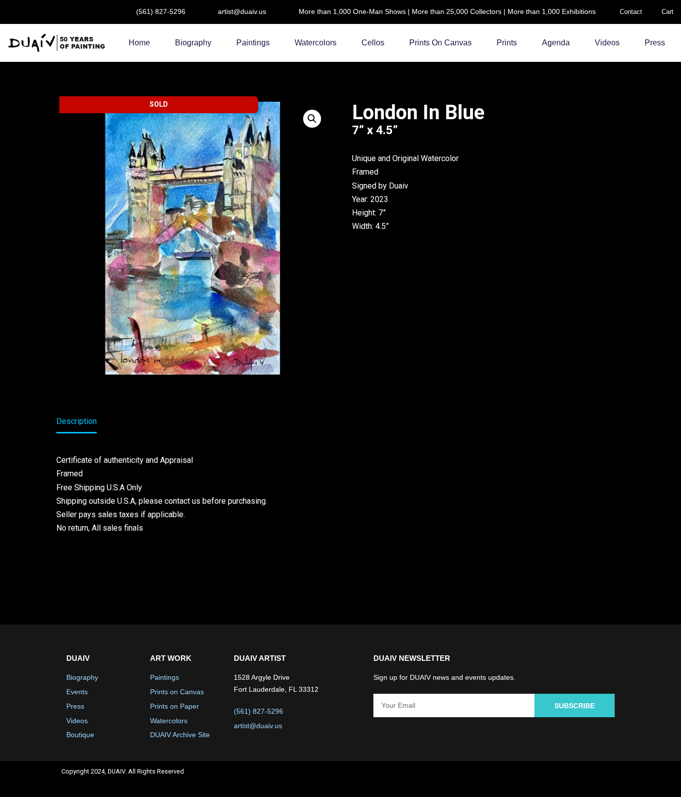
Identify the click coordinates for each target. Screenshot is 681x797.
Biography (193, 42)
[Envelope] (608, 779)
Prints (507, 42)
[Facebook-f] (528, 779)
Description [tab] (76, 421)
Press (655, 42)
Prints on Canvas (440, 42)
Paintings (253, 42)
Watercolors (316, 42)
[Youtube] (581, 779)
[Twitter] (555, 779)
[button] (312, 119)
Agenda (556, 42)
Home (139, 42)
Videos (607, 42)
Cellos (372, 42)
